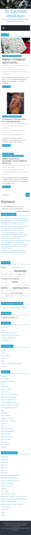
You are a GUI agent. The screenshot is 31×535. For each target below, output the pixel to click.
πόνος (6, 276)
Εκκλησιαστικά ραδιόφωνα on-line (10, 475)
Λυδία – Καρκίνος (6, 415)
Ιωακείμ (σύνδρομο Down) (8, 338)
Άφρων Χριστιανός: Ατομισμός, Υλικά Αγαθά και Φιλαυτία (14, 160)
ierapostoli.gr (4, 462)
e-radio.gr (3, 350)
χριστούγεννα (5, 285)
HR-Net (3, 353)
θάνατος (3, 298)
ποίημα (22, 267)
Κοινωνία (5, 56)
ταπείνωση (23, 71)
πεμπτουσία (4, 282)
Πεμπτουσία (4, 509)
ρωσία (2, 276)
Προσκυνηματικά (5, 439)
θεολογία (21, 274)
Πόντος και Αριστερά (6, 436)
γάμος (7, 296)
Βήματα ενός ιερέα (6, 389)
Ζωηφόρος (4, 488)
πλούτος (17, 71)
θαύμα (24, 290)
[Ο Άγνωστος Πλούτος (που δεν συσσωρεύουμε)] (15, 94)
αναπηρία (16, 296)
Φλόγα (3, 515)
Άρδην (3, 361)
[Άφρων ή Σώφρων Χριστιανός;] (15, 39)
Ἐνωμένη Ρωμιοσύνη (7, 486)
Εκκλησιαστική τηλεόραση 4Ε (9, 478)
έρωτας (26, 285)
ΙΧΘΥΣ (2, 410)
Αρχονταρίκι (4, 472)
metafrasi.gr (4, 327)
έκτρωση (16, 274)
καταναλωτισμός (10, 69)
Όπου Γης (4, 426)
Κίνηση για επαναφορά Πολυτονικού (11, 363)
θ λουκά (17, 126)
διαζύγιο (27, 274)
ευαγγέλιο (11, 67)
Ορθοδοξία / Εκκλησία (15, 56)
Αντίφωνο (4, 330)
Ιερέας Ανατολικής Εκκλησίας (9, 407)
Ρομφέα (3, 512)
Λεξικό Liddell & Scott (7, 340)
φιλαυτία (8, 74)
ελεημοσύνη (25, 293)
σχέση (16, 287)
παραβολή (12, 71)
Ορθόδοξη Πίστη (6, 434)
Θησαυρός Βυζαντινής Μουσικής (10, 335)
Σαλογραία (4, 442)
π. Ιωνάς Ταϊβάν (5, 507)
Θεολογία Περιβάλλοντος (8, 400)
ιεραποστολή (15, 290)
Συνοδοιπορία (5, 444)
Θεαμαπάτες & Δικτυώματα (8, 397)
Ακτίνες (3, 384)
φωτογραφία (9, 298)
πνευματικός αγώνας (10, 278)
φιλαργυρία (15, 134)
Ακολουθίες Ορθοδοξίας (8, 381)
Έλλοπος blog (5, 392)
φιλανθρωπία (9, 267)
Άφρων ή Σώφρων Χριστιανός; (13, 60)
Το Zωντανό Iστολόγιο (15, 13)
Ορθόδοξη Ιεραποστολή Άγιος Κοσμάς (12, 504)
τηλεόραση (23, 276)
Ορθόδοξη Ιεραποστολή (8, 431)
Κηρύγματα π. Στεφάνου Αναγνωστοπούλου (13, 496)
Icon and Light (5, 378)
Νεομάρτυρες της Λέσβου (8, 421)
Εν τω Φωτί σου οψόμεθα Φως (9, 394)
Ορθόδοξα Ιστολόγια (7, 428)
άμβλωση (23, 282)
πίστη (15, 281)
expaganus (4, 376)
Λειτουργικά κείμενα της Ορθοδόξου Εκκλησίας (14, 499)
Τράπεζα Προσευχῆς (20, 252)
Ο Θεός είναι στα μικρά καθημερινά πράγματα (13, 307)
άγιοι (3, 267)
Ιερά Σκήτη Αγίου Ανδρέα (8, 494)
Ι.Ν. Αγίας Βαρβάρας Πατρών (9, 402)
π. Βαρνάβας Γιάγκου (19, 285)
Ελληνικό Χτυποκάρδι (7, 483)
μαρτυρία (18, 276)
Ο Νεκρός (3, 423)
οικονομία (22, 279)
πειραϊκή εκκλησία (7, 274)
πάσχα (19, 282)
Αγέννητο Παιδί (5, 355)
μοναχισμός (17, 293)
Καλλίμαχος (4, 413)
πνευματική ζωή (6, 293)
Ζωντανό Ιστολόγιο (21, 65)
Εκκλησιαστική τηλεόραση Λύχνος (10, 480)
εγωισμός (11, 285)
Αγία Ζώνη (4, 467)
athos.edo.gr (4, 457)
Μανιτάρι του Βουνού (7, 418)
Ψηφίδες (3, 447)
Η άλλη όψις (4, 491)
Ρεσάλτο (3, 366)
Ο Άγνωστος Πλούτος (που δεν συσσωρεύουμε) (14, 120)
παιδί (11, 296)
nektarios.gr (4, 465)
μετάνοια (10, 288)
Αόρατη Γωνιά (5, 386)
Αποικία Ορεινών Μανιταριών (9, 332)
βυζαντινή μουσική (23, 296)
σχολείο (13, 276)
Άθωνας (3, 470)
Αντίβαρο (3, 358)
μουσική (24, 287)
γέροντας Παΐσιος (6, 290)
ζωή (9, 276)
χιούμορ (10, 282)
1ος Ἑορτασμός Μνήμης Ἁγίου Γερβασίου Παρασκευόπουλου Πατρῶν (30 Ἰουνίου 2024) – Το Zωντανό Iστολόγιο (14, 234)
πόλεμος (3, 296)
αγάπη (4, 287)
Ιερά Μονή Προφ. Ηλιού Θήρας (9, 405)
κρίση (20, 290)
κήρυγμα (16, 69)
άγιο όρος (16, 267)
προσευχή (20, 270)
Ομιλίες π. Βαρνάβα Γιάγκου (9, 501)
